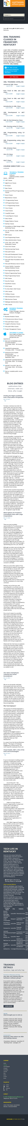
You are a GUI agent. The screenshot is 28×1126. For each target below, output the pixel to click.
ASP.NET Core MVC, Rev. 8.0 (13, 365)
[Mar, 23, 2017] (7, 399)
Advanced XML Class (11, 84)
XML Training (14, 63)
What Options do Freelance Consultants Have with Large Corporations (13, 514)
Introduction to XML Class (12, 106)
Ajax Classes (8, 188)
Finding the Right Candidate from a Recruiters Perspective (13, 396)
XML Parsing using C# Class (13, 126)
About (5, 1074)
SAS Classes (8, 278)
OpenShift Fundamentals (12, 348)
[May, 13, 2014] (7, 517)
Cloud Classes (9, 210)
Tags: (5, 400)
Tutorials (5, 1071)
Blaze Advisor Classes (11, 197)
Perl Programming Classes (12, 270)
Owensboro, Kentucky (10, 1041)
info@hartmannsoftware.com (15, 1096)
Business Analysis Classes (12, 316)
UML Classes (8, 291)
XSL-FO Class (8, 154)
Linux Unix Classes (10, 246)
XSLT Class (7, 160)
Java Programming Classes (12, 237)
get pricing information (14, 77)
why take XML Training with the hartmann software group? (13, 977)
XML (15, 28)
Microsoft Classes (10, 251)
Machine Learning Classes (12, 249)
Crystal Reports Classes (11, 216)
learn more (8, 1006)
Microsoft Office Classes (12, 326)
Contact (5, 1076)
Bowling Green (8, 1042)
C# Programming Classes (12, 203)
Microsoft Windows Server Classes (14, 263)
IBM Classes (8, 234)
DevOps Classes (9, 223)
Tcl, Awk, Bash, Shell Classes (13, 289)
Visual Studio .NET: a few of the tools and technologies (14, 750)
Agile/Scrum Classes (10, 183)
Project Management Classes (13, 329)
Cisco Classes (9, 208)
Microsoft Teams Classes (12, 321)
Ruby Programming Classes (12, 275)
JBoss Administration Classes (13, 240)
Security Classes (9, 281)
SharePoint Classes (10, 283)
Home (5, 28)
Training (10, 28)
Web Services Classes (11, 299)
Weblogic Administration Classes (14, 302)
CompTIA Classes (9, 213)
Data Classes (8, 218)
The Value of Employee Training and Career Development (11, 674)
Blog (4, 1073)
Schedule (5, 1068)
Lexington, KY (17, 1042)
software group (14, 1119)
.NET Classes (8, 180)
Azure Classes (9, 195)
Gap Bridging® (7, 1066)
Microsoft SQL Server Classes (13, 257)
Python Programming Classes (13, 273)
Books (5, 1078)
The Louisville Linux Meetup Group (13, 898)
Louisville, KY (20, 1041)
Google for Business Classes (12, 324)
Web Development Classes (12, 296)
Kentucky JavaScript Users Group (13, 897)
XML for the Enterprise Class (13, 120)
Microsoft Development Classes (13, 254)
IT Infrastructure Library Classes (14, 319)
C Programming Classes (11, 200)
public (19, 57)
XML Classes (8, 304)
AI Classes (8, 185)
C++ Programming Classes (12, 205)
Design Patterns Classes (11, 221)
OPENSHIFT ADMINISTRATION (14, 360)
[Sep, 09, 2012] (7, 753)
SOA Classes (8, 286)
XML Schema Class (10, 148)
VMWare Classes (9, 294)
